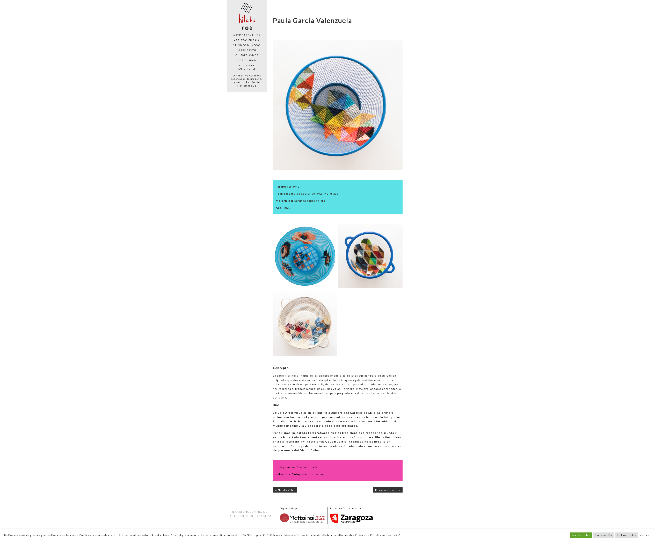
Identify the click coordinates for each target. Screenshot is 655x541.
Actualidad (247, 60)
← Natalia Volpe (285, 489)
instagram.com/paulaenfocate (297, 466)
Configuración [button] (603, 535)
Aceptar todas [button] (581, 535)
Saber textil (247, 50)
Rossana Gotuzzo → (388, 489)
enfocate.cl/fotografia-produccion (300, 473)
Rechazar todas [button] (626, 535)
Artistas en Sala (247, 40)
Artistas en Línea (246, 35)
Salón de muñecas (247, 45)
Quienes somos (247, 55)
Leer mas (645, 535)
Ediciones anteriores (247, 67)
